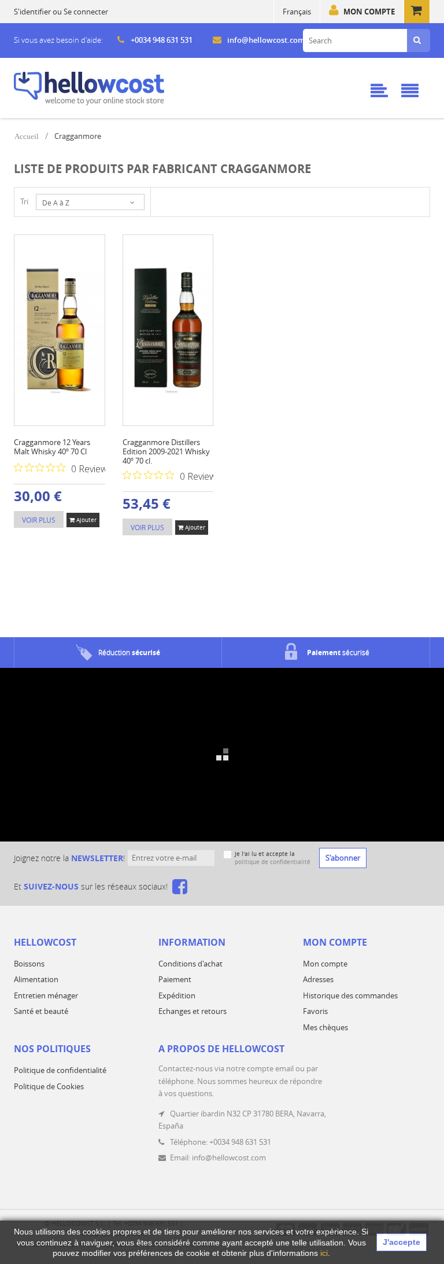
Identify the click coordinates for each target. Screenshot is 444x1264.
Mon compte (369, 11)
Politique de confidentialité (60, 1070)
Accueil (26, 136)
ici (324, 1253)
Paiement (174, 979)
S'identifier (32, 11)
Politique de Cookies (49, 1086)
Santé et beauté (41, 1011)
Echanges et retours (192, 1011)
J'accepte (401, 1242)
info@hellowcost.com (266, 40)
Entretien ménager (46, 995)
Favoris (315, 1011)
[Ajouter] (50, 291)
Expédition (176, 995)
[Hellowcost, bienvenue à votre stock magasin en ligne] (89, 88)
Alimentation (36, 979)
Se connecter (86, 11)
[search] (417, 40)
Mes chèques (325, 1027)
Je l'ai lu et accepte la (272, 858)
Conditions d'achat (190, 963)
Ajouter (86, 520)
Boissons (29, 963)
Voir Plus (39, 519)
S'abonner (342, 858)
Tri (24, 201)
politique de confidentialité (272, 862)
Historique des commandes (350, 995)
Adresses (318, 979)
